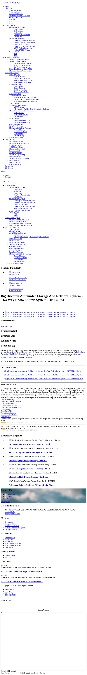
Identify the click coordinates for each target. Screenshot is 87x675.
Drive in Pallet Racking (21, 92)
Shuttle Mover (18, 29)
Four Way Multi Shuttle (13, 543)
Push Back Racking (16, 126)
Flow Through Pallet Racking (11, 407)
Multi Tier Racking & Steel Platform (21, 111)
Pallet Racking (14, 118)
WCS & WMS (14, 52)
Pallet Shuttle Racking (8, 413)
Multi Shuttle (18, 33)
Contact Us (9, 166)
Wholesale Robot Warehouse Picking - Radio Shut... (32, 485)
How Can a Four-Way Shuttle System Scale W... (22, 581)
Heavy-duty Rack (15, 94)
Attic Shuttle (18, 37)
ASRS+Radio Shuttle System (23, 48)
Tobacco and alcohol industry (19, 158)
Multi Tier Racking (15, 239)
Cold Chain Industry (16, 147)
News (11, 21)
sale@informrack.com (12, 514)
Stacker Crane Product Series (19, 59)
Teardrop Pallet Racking (22, 122)
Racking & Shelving (12, 73)
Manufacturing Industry (17, 155)
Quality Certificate (15, 18)
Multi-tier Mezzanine (21, 115)
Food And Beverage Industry (19, 143)
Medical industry (15, 156)
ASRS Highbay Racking (17, 105)
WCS (15, 54)
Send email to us (6, 326)
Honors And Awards (16, 14)
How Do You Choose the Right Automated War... (22, 571)
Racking (8, 557)
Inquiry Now (5, 502)
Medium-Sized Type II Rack (23, 82)
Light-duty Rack (14, 75)
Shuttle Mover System (21, 44)
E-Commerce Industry (16, 141)
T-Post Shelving (19, 134)
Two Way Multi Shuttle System (24, 46)
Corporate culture (15, 10)
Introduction (9, 522)
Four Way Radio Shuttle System (24, 42)
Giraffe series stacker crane (23, 67)
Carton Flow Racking (16, 124)
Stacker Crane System (12, 57)
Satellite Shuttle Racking (9, 415)
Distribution (9, 168)
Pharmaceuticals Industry (17, 149)
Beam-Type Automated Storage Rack (26, 97)
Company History (15, 12)
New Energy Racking (16, 137)
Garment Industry (15, 151)
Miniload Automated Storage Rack (25, 101)
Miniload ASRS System (22, 50)
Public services (14, 160)
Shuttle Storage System (17, 38)
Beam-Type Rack (19, 77)
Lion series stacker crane (22, 65)
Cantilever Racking (20, 90)
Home (7, 6)
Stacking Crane (6, 417)
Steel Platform (18, 116)
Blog (11, 23)
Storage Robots (10, 555)
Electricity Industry (15, 153)
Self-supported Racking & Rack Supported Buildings (31, 109)
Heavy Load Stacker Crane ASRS (20, 69)
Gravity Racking (19, 88)
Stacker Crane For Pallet (17, 61)
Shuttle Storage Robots (17, 27)
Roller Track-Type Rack (22, 78)
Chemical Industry (15, 164)
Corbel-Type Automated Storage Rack (26, 99)
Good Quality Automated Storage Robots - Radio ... (32, 452)
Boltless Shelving (19, 130)
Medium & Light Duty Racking (20, 128)
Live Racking (5, 409)
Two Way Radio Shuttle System (24, 40)
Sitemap (8, 591)
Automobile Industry (16, 145)
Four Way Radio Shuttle (22, 35)
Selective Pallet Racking (22, 120)
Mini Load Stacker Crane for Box (20, 71)
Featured (8, 177)
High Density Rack (15, 84)
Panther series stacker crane (23, 63)
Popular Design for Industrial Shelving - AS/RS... (30, 469)
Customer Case (10, 139)
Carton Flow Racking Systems (11, 401)
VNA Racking (14, 103)
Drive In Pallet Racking (9, 405)
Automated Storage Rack (17, 96)
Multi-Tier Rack (19, 113)
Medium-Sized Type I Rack (23, 80)
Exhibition (12, 19)
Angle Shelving (19, 136)
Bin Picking (27, 354)
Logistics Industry (15, 162)
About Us (8, 8)
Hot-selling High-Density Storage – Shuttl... (28, 461)
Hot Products (9, 589)
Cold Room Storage (7, 403)
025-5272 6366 (10, 512)
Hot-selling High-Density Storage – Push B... (28, 477)
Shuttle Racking (19, 86)
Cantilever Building (7, 400)
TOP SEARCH (10, 595)
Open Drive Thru (7, 411)
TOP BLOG (9, 593)
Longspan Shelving (20, 132)
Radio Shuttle (18, 31)
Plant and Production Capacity (19, 16)
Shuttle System (10, 25)
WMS (16, 56)
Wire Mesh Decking (15, 354)
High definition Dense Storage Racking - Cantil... (30, 444)
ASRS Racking (19, 107)
